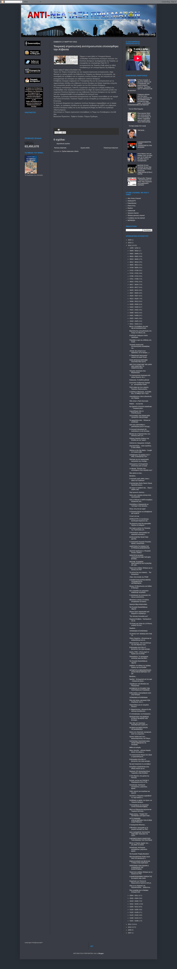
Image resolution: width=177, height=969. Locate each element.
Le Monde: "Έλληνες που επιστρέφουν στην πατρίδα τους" (140, 469)
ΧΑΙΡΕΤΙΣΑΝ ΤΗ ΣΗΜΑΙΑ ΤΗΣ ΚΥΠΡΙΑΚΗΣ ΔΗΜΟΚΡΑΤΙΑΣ (139, 547)
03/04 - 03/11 (134, 895)
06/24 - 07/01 (134, 282)
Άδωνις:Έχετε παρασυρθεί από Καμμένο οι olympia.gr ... (139, 612)
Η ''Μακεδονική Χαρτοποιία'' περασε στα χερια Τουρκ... (138, 356)
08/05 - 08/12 (134, 265)
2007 (130, 933)
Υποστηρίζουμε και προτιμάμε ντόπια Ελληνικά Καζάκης (139, 805)
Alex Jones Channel (134, 198)
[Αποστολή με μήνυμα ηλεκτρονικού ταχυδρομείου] (55, 132)
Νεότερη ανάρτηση (60, 148)
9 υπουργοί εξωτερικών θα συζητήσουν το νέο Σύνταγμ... (139, 430)
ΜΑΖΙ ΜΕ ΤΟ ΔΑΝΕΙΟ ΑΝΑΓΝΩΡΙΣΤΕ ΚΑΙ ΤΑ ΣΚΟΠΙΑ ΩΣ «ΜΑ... (140, 563)
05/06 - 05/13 (134, 301)
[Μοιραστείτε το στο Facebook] (62, 132)
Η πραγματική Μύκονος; (137, 825)
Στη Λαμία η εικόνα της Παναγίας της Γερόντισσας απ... (139, 529)
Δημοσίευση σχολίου (63, 143)
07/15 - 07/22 (134, 273)
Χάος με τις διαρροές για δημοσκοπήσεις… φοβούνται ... (140, 886)
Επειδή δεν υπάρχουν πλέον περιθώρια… (138, 336)
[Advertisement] (82, 121)
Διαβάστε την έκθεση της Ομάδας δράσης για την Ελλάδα (140, 666)
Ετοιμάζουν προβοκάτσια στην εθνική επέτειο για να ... (139, 767)
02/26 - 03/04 (134, 898)
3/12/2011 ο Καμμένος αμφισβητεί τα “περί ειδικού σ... (140, 796)
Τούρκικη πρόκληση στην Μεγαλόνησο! (137, 371)
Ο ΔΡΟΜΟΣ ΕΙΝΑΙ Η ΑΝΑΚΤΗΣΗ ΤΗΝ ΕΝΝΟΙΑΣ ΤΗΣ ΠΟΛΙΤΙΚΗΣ (140, 839)
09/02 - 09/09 (134, 253)
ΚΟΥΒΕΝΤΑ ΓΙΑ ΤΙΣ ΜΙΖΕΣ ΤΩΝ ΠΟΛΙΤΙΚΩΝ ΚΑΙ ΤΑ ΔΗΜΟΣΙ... (140, 689)
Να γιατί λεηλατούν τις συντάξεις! (140, 764)
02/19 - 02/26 (134, 901)
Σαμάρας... (132, 628)
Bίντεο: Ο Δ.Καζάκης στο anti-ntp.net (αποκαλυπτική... (138, 327)
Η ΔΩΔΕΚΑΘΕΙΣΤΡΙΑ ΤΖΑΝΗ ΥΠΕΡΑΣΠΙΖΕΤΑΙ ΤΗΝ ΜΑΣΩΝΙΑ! (145, 144)
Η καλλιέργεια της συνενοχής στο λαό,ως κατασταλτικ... (140, 596)
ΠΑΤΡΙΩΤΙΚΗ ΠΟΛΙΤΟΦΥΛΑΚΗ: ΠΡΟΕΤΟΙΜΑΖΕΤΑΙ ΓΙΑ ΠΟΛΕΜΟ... (139, 743)
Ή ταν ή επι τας (134, 516)
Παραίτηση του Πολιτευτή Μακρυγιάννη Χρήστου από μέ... (140, 882)
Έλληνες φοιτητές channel (136, 215)
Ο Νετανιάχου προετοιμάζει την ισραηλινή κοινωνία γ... (139, 533)
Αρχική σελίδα (85, 148)
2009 (130, 930)
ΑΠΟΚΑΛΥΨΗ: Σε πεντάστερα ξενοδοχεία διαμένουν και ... (139, 520)
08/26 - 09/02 (134, 256)
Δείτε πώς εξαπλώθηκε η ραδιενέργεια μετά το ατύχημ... (140, 425)
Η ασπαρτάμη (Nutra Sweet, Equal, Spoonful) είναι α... (140, 484)
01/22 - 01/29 (134, 912)
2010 (130, 927)
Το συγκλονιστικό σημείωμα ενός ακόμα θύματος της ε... (139, 376)
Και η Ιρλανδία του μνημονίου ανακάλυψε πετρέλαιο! (139, 591)
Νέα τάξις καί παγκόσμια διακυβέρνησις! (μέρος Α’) (138, 724)
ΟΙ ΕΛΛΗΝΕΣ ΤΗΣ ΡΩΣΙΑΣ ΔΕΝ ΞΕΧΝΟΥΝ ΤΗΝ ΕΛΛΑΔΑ (139, 416)
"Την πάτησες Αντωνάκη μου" (138, 616)
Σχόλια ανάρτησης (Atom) (70, 151)
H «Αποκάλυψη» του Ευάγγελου (140, 714)
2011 (130, 924)
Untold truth (131, 211)
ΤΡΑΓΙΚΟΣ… (142, 130)
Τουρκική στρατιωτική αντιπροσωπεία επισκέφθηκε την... (139, 346)
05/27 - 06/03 (134, 293)
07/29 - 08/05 (134, 267)
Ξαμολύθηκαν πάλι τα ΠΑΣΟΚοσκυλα (136, 412)
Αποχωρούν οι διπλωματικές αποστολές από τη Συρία (138, 465)
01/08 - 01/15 (134, 918)
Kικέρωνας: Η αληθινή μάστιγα (139, 380)
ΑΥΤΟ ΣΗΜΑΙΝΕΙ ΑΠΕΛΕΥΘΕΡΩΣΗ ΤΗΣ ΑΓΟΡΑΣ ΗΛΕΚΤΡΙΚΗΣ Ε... (140, 820)
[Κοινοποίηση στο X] (60, 132)
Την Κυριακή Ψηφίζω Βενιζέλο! (139, 854)
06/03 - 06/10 (134, 290)
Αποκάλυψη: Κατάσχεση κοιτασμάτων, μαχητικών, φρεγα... (138, 786)
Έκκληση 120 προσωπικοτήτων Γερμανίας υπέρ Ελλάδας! (139, 772)
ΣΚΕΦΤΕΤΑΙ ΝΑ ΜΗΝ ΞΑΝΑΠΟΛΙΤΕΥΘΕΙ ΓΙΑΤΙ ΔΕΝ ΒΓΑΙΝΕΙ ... (140, 557)
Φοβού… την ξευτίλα (136, 404)
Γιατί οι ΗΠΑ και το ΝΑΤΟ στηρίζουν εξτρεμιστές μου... (140, 500)
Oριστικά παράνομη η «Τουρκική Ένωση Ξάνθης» (140, 551)
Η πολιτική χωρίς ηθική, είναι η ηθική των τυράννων (139, 479)
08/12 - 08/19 (134, 262)
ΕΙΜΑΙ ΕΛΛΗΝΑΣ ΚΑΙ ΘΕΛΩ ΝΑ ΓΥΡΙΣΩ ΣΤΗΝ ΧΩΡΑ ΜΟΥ (139, 862)
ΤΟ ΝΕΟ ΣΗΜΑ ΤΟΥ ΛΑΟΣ (137, 126)
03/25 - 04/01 (134, 318)
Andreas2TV (132, 201)
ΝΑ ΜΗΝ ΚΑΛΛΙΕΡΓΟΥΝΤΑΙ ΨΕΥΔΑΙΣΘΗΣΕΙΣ (138, 728)
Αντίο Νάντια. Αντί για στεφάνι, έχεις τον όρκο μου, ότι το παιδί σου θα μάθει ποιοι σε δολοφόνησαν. (145, 157)
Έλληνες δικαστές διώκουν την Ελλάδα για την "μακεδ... (139, 439)
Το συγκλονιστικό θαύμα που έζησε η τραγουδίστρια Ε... (140, 755)
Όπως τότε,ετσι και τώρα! (137, 509)
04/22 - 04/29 (134, 307)
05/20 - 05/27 (134, 296)
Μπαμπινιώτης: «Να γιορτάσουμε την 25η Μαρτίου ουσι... (140, 643)
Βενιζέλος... (133, 676)
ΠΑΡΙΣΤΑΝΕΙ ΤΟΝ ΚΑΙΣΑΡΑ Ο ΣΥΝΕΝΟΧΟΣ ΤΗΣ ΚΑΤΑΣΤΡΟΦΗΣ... (139, 867)
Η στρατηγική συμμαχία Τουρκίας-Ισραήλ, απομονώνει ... (140, 542)
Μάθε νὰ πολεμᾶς (135, 747)
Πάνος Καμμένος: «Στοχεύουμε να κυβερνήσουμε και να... (140, 639)
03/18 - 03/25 (134, 321)
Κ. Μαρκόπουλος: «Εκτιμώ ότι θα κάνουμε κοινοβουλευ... (140, 710)
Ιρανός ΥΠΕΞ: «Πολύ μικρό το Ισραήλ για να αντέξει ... (139, 653)
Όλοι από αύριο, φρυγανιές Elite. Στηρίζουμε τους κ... (140, 701)
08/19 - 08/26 (134, 259)
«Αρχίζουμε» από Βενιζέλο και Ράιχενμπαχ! (139, 684)
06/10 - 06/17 (134, 287)
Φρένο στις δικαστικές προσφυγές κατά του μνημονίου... (140, 733)
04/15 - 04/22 (134, 310)
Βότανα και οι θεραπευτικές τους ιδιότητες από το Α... (139, 434)
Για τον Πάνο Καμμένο (136, 109)
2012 (130, 245)
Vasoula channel (133, 213)
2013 (130, 243)
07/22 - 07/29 (134, 270)
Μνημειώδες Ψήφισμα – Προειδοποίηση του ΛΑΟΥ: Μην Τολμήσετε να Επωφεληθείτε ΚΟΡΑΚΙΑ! (145, 181)
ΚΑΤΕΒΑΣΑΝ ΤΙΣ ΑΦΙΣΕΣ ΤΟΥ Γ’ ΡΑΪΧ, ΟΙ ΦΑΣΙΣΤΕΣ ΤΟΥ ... (140, 455)
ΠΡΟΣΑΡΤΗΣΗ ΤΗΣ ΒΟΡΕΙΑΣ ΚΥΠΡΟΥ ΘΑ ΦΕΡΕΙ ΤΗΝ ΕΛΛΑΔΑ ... (139, 718)
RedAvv (130, 208)
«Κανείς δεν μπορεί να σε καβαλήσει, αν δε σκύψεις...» (139, 351)
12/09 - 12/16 (134, 248)
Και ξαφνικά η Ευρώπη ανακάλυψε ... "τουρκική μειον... (140, 407)
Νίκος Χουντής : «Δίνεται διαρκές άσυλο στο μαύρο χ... (140, 751)
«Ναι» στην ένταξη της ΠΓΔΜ (138, 577)
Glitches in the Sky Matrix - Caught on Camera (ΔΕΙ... (140, 451)
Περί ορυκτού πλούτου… (137, 492)
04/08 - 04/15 (134, 313)
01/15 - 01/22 (134, 915)
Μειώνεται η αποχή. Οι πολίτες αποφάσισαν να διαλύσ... (139, 600)
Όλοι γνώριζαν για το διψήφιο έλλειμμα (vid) (138, 891)
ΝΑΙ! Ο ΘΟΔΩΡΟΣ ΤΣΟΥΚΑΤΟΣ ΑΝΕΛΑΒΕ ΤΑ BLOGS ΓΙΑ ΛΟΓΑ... (139, 834)
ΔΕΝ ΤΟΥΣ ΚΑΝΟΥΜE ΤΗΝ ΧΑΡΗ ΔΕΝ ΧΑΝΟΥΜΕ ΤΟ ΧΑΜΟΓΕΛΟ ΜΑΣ (140, 366)
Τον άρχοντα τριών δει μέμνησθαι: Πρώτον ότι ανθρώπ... (140, 524)
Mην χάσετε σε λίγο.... (136, 473)
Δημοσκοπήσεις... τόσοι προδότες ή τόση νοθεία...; (140, 446)
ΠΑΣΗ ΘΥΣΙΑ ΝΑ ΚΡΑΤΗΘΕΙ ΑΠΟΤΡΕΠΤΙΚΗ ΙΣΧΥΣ (138, 361)
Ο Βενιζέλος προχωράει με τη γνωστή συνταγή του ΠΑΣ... (139, 828)
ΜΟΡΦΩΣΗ (131, 220)
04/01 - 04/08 (134, 315)
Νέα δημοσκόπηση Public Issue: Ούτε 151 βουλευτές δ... (139, 857)
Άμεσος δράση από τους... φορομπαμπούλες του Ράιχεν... (140, 737)
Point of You (131, 206)
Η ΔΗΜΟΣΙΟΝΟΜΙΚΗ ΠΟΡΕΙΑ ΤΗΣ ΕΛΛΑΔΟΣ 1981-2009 (140, 877)
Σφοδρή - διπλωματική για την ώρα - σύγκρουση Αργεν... (140, 680)
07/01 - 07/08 (134, 279)
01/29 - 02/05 (134, 909)
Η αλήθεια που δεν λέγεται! (136, 218)
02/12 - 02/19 (134, 904)
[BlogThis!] (58, 132)
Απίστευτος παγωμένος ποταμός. (140, 443)
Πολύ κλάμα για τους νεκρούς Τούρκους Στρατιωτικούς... (139, 388)
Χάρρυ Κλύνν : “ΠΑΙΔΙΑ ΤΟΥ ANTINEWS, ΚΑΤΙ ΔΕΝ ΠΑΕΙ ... (140, 815)
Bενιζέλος (132, 476)
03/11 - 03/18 (134, 324)
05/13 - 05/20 (134, 299)
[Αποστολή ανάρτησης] (58, 129)
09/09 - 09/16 (134, 251)
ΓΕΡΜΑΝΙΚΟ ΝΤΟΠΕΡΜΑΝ (138, 631)
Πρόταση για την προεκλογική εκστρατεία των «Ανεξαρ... (139, 460)
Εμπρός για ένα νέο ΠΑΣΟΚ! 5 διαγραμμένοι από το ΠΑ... (139, 781)
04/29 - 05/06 (134, 304)
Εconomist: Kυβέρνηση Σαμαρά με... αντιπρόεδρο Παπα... (139, 383)
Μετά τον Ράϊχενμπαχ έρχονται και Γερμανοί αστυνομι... (140, 810)
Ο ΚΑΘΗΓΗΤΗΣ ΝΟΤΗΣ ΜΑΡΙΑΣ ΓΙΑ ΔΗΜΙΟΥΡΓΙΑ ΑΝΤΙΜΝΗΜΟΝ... (140, 581)
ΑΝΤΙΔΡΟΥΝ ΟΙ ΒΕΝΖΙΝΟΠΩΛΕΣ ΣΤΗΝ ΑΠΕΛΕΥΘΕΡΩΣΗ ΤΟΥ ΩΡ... (140, 672)
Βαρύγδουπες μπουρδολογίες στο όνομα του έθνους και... (140, 331)
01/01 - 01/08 (134, 921)
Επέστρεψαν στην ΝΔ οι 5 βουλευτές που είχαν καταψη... (140, 648)
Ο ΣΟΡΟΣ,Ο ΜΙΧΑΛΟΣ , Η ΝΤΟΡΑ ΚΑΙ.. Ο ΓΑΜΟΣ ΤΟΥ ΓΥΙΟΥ (140, 392)
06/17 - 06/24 (134, 284)
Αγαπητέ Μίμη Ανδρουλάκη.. (138, 604)
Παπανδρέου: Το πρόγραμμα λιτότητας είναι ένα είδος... (138, 657)
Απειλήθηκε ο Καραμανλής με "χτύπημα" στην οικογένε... (138, 505)
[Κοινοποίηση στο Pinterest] (65, 132)
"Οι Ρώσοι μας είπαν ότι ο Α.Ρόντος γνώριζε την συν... (140, 624)
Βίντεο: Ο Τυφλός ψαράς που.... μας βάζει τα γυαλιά (139, 844)
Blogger (101, 953)
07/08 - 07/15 (134, 276)
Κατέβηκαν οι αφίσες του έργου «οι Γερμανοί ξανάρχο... (140, 801)
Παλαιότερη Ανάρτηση (111, 148)
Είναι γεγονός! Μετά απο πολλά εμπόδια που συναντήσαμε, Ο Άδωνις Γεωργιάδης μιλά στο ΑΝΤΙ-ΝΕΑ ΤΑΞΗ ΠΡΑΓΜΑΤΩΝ (144, 117)
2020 (130, 240)
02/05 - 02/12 (134, 907)
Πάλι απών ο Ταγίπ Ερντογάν (138, 401)
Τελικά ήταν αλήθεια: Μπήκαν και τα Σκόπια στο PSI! (140, 569)
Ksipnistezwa (132, 203)
